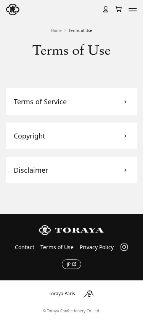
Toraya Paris (62, 293)
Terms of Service (40, 101)
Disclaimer (31, 170)
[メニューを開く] (133, 9)
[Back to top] (130, 207)
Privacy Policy (97, 247)
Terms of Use (57, 247)
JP (69, 264)
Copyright (29, 135)
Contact (24, 247)
